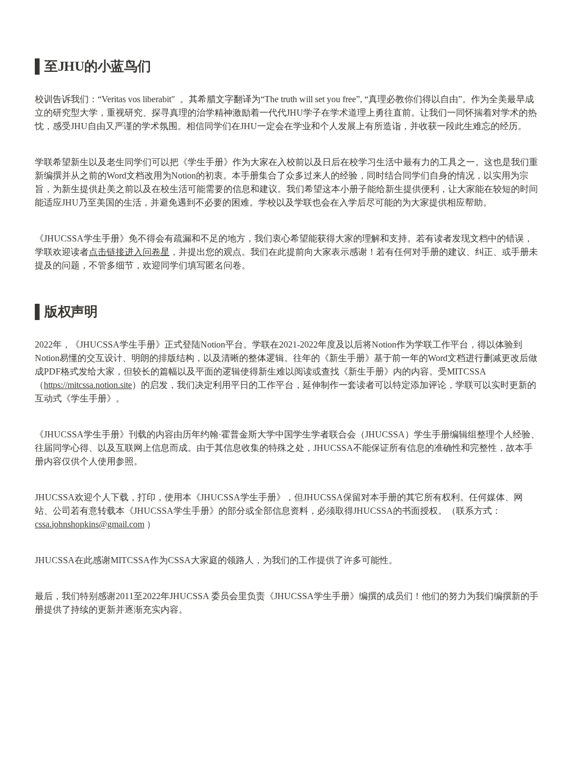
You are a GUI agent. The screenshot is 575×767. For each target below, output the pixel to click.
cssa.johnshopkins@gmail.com (89, 524)
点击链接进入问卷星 (129, 252)
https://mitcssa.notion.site (88, 385)
